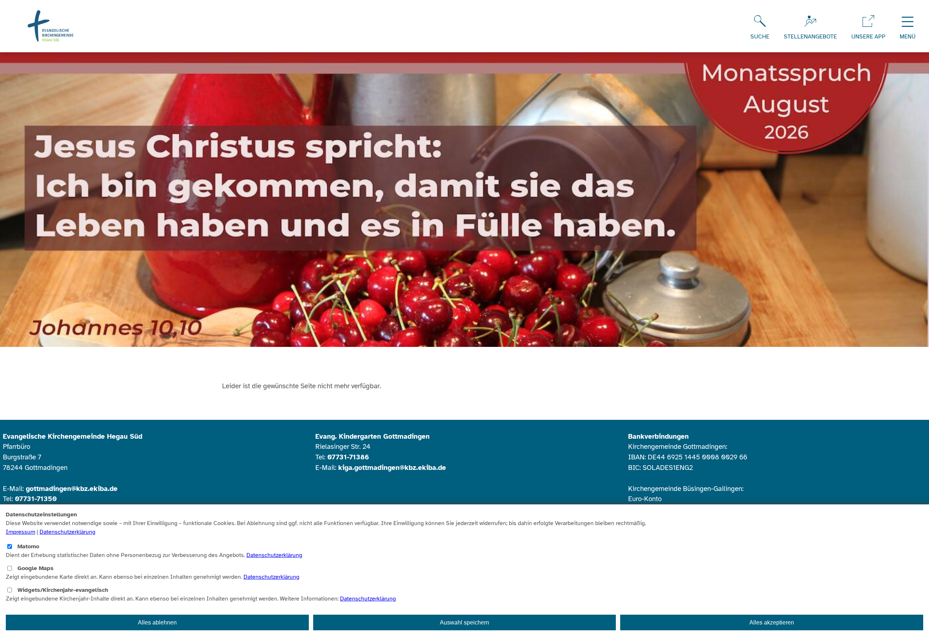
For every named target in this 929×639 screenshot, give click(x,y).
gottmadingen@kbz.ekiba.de (72, 488)
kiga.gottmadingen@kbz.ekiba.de (392, 467)
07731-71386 (348, 457)
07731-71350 (36, 499)
